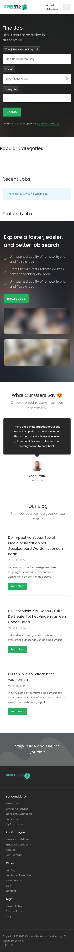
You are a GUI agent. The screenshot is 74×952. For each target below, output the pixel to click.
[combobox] (37, 98)
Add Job (11, 850)
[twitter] (12, 945)
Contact (11, 891)
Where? (8, 69)
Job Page (11, 870)
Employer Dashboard (18, 844)
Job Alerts (12, 819)
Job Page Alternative (18, 875)
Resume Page (14, 880)
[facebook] (6, 945)
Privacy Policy (14, 906)
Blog (8, 885)
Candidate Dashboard (19, 814)
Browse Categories (17, 808)
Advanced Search (48, 123)
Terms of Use (14, 911)
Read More (17, 586)
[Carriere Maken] (15, 5)
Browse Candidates (17, 839)
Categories (10, 89)
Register (53, 9)
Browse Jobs (13, 803)
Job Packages (14, 855)
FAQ (8, 916)
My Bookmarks (14, 824)
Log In (52, 5)
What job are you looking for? (21, 49)
